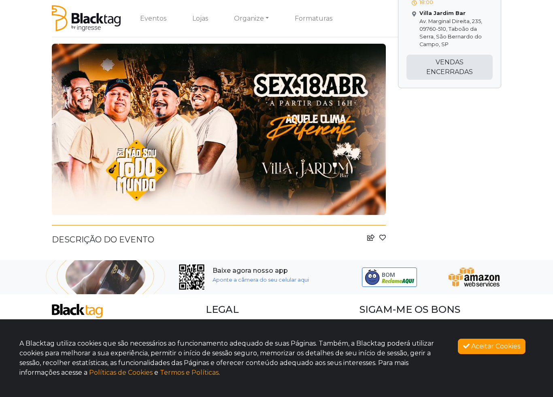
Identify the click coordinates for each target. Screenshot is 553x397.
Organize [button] (249, 18)
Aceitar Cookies (495, 346)
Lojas (200, 18)
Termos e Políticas (189, 372)
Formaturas (313, 18)
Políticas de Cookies (121, 372)
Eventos (153, 18)
